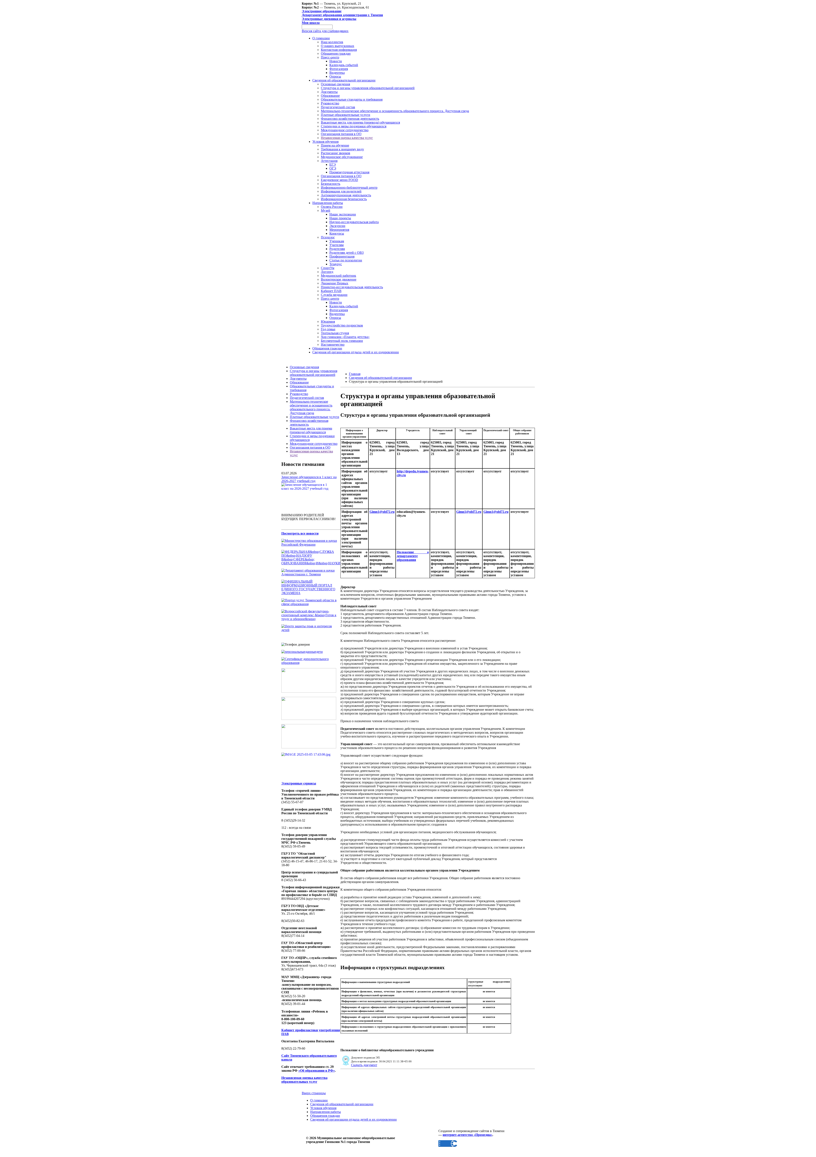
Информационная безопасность (344, 199)
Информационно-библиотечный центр (349, 187)
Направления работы (327, 203)
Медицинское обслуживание (342, 157)
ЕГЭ (332, 164)
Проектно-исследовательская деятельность (352, 287)
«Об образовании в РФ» (316, 1070)
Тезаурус (335, 264)
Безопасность (330, 183)
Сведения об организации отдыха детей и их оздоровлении (355, 352)
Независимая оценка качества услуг (347, 138)
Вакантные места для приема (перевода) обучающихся (360, 122)
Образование (330, 95)
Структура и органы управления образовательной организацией (368, 88)
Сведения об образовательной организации (343, 80)
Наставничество (332, 344)
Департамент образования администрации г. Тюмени (342, 15)
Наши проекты (340, 218)
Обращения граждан (336, 53)
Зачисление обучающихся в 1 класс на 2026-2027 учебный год (309, 479)
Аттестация (329, 161)
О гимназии (321, 38)
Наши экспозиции (342, 214)
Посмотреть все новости (300, 533)
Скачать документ (364, 1065)
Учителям (336, 245)
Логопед (327, 272)
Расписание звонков (335, 153)
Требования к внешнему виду (342, 149)
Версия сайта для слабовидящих (325, 31)
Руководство (330, 103)
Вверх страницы (314, 1093)
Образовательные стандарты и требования (351, 99)
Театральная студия (335, 333)
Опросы (335, 76)
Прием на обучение (335, 145)
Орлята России (332, 206)
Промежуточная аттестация (349, 172)
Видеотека (337, 72)
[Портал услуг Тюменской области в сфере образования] (310, 604)
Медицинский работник (338, 275)
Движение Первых (334, 283)
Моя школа (311, 22)
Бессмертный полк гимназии (342, 340)
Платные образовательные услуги (345, 115)
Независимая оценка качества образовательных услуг (304, 1079)
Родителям (337, 249)
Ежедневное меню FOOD (339, 180)
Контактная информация (339, 49)
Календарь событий (343, 65)
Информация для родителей (341, 191)
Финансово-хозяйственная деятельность (350, 118)
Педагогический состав (338, 107)
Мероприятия (339, 229)
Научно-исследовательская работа (354, 222)
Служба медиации (334, 295)
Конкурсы (336, 233)
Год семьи (328, 329)
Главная (354, 374)
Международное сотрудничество (344, 130)
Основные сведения (335, 84)
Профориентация (341, 256)
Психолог (328, 237)
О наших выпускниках (337, 46)
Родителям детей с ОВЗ (346, 252)
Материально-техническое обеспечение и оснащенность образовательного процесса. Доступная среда (395, 111)
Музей (325, 210)
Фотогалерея (338, 69)
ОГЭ (332, 168)
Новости (335, 61)
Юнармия (328, 321)
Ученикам (336, 241)
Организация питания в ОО (341, 134)
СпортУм (327, 268)
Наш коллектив (332, 42)
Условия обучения (325, 141)
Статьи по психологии (345, 260)
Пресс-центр (330, 57)
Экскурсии (337, 226)
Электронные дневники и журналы (329, 19)
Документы (329, 92)
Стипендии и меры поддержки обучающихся (353, 126)
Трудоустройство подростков (342, 325)
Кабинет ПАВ (331, 291)
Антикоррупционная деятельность (346, 195)
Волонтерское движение (338, 279)
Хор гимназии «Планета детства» (345, 337)
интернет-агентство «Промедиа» (467, 1135)
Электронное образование (321, 11)
